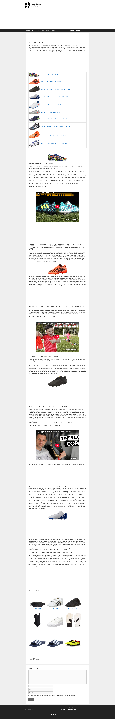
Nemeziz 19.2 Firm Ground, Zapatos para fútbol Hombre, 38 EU (56, 89)
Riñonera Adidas (37, 608)
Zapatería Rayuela (29, 30)
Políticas (78, 30)
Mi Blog (37, 30)
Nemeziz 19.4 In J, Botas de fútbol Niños (50, 112)
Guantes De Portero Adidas (73, 628)
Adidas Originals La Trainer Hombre (37, 660)
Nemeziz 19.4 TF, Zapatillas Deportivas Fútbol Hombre (54, 143)
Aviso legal (49, 709)
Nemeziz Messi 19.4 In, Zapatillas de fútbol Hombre (53, 74)
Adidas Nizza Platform (55, 628)
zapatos (53, 30)
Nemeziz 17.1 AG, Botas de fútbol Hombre (51, 81)
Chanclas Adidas (37, 647)
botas (66, 30)
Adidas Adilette (55, 647)
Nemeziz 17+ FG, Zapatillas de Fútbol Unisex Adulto (53, 135)
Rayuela (36, 4)
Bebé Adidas (55, 608)
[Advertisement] (57, 19)
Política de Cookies (51, 714)
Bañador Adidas (37, 628)
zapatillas (59, 30)
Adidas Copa (73, 647)
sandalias (72, 30)
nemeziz (34, 658)
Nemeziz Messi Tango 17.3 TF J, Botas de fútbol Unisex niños (55, 126)
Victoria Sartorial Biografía (30, 709)
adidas (31, 657)
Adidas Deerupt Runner (73, 608)
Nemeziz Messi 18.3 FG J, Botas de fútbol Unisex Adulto (54, 96)
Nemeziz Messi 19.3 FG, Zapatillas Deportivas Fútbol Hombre (55, 118)
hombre (47, 30)
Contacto (63, 709)
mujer (42, 30)
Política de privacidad (52, 712)
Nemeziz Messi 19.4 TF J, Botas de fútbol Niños (52, 104)
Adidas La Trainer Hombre (35, 659)
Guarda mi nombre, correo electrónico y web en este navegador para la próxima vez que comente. (53, 695)
